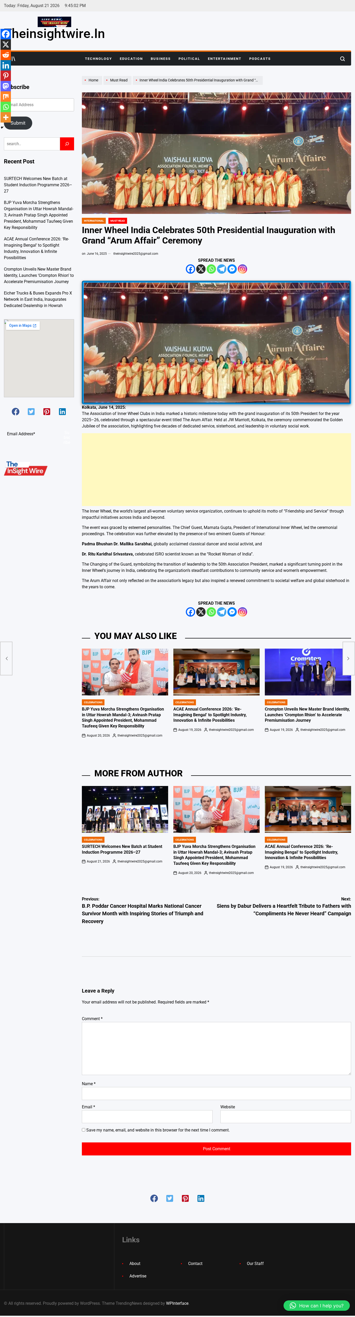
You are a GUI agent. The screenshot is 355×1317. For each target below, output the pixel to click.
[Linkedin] (6, 65)
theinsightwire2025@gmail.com (135, 253)
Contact (195, 1263)
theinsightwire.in (54, 33)
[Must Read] (118, 84)
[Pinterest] (6, 76)
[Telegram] (221, 269)
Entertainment (224, 59)
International (94, 220)
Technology (98, 59)
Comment (92, 1018)
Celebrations (93, 702)
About (134, 1263)
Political (189, 59)
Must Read (117, 220)
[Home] (92, 84)
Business (161, 59)
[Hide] (2, 127)
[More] (6, 117)
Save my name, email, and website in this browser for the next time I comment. (158, 1130)
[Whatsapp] (211, 269)
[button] (15, 411)
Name (89, 1083)
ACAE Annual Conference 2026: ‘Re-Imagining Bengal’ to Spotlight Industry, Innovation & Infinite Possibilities (210, 715)
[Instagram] (242, 269)
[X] (201, 269)
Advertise (137, 1276)
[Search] (67, 143)
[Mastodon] (6, 86)
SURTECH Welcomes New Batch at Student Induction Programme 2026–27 (38, 185)
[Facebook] (190, 269)
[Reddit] (6, 55)
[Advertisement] (216, 469)
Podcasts (260, 59)
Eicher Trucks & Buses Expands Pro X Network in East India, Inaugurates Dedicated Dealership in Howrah (38, 299)
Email (88, 1106)
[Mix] (6, 96)
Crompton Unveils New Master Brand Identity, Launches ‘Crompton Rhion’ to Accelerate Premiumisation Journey (307, 715)
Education (131, 59)
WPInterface (177, 1303)
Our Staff (255, 1263)
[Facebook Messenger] (232, 269)
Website (227, 1106)
